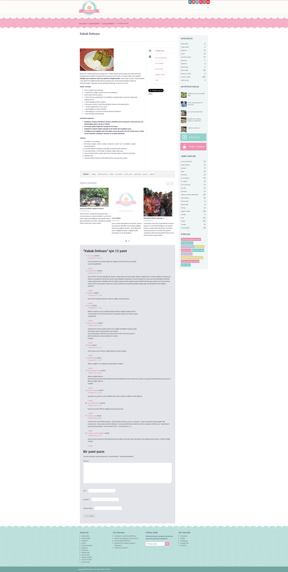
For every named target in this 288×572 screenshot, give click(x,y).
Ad (84, 491)
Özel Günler (193, 70)
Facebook (183, 536)
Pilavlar (193, 208)
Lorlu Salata (116, 218)
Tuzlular (193, 224)
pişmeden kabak (198, 250)
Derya (90, 305)
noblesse (91, 293)
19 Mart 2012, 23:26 (95, 418)
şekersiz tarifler (193, 74)
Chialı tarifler (193, 47)
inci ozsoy (91, 256)
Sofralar (193, 214)
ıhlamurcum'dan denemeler (193, 195)
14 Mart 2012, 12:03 (95, 308)
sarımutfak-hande (94, 403)
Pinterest (183, 545)
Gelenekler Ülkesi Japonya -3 (154, 218)
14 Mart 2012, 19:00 (95, 373)
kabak (111, 174)
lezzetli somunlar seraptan (190, 261)
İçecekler (193, 191)
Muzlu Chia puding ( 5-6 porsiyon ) (195, 104)
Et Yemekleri (159, 63)
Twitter (182, 538)
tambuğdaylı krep (187, 243)
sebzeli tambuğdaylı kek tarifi (191, 239)
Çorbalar (193, 168)
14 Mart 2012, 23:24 (95, 393)
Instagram (184, 541)
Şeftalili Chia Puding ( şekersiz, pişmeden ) (194, 120)
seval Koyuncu (93, 323)
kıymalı (145, 174)
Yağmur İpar (92, 416)
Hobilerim (193, 64)
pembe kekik (92, 358)
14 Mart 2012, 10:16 (95, 273)
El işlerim (193, 50)
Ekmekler (193, 175)
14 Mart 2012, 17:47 (95, 360)
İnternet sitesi (87, 508)
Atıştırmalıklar (193, 165)
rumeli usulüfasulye (188, 247)
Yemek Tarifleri (94, 23)
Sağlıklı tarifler (160, 75)
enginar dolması (187, 254)
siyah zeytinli (186, 265)
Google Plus (184, 543)
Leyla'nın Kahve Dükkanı (96, 433)
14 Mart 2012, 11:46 (95, 295)
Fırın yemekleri (193, 185)
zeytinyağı (137, 174)
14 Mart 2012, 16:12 (95, 347)
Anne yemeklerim (109, 23)
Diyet (193, 171)
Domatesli (119, 174)
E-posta (86, 499)
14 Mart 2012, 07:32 (95, 258)
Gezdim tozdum (193, 57)
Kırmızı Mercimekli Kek (195, 112)
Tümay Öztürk (92, 271)
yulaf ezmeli (193, 80)
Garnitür (193, 188)
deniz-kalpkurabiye (94, 370)
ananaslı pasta (186, 250)
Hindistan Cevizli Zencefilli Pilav (196, 94)
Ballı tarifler (193, 44)
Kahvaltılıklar (193, 198)
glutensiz (193, 60)
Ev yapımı (193, 181)
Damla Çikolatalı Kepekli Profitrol (92, 208)
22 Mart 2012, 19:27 (95, 435)
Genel (193, 54)
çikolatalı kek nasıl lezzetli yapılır (192, 257)
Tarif (156, 80)
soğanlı (151, 174)
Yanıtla (90, 268)
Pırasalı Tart (200, 247)
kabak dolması (103, 174)
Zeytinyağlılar (193, 228)
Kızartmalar (193, 201)
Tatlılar (193, 221)
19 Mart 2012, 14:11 (95, 405)
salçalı (93, 174)
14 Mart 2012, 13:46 (95, 325)
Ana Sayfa (82, 23)
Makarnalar (193, 67)
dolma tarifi (128, 174)
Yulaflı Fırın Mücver (194, 128)
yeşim (90, 345)
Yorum (86, 461)
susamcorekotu (93, 390)
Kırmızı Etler (159, 69)
